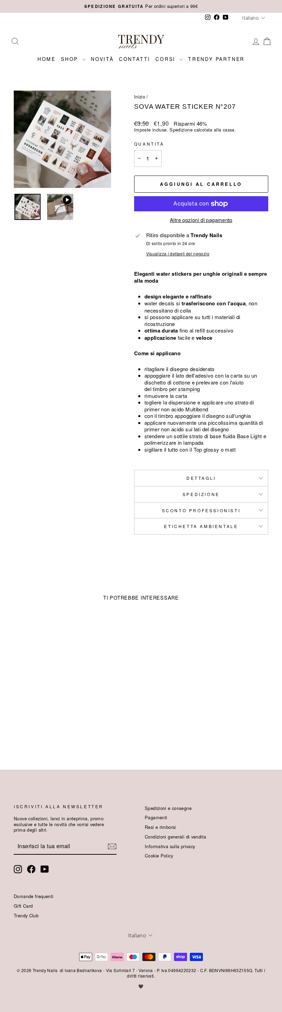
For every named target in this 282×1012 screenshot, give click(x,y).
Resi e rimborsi (160, 827)
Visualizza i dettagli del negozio (177, 253)
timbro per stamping (176, 388)
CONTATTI (134, 58)
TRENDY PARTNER (216, 58)
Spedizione (181, 129)
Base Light (249, 436)
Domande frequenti (33, 896)
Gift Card (23, 906)
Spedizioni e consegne (168, 808)
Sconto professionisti (201, 510)
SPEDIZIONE (201, 494)
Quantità (149, 144)
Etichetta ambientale (201, 526)
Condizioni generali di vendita (175, 836)
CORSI (166, 58)
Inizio (139, 96)
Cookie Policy (159, 855)
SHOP (70, 58)
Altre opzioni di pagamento (201, 220)
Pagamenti (156, 817)
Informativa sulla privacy (170, 846)
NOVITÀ (102, 58)
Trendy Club (26, 915)
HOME (46, 58)
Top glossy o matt (215, 449)
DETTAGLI (201, 478)
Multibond (196, 409)
